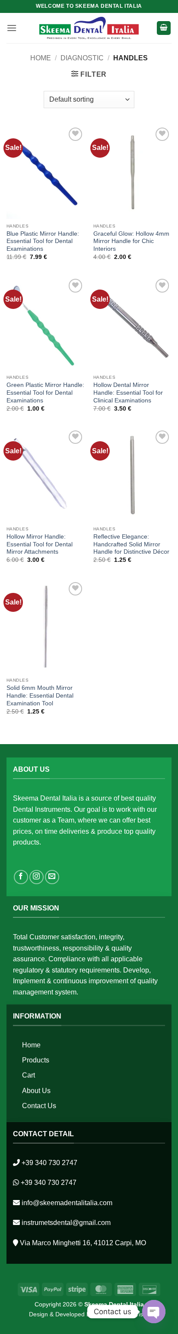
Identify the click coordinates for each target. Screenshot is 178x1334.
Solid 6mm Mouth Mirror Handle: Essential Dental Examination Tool (39, 695)
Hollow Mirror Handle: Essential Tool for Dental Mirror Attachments (39, 544)
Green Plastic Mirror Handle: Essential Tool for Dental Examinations (45, 392)
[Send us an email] (52, 877)
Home (40, 58)
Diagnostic (82, 58)
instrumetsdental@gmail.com (66, 1222)
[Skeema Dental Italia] (89, 28)
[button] (11, 27)
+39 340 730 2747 (49, 1162)
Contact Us (39, 1106)
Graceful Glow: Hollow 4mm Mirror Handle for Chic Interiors (131, 241)
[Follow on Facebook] (21, 877)
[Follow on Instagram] (36, 877)
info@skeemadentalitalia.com (67, 1202)
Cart (28, 1075)
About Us (36, 1090)
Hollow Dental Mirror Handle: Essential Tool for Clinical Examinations (128, 392)
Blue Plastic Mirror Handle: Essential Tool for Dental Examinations (42, 241)
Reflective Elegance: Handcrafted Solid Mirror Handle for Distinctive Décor (131, 544)
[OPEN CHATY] (153, 1311)
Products (35, 1060)
